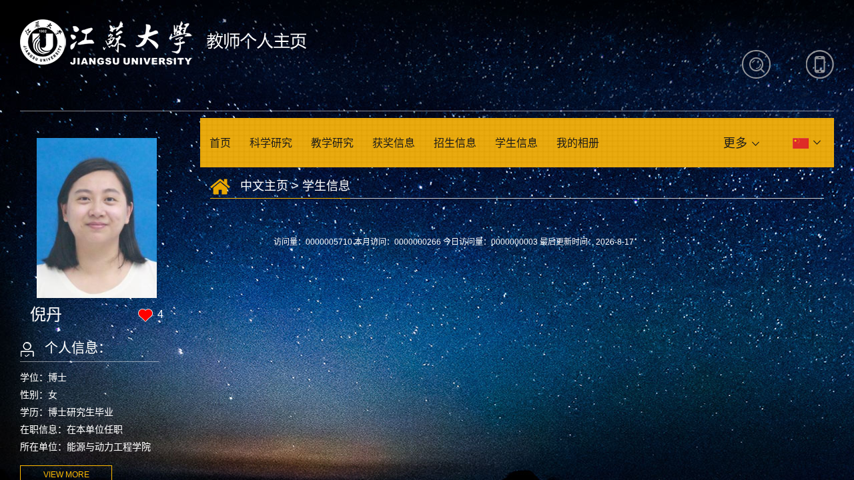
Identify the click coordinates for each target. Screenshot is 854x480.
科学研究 (271, 143)
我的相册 (577, 143)
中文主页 (264, 186)
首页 (220, 143)
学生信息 (516, 143)
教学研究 (332, 143)
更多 (735, 143)
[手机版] (820, 64)
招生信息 (455, 143)
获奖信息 (393, 143)
